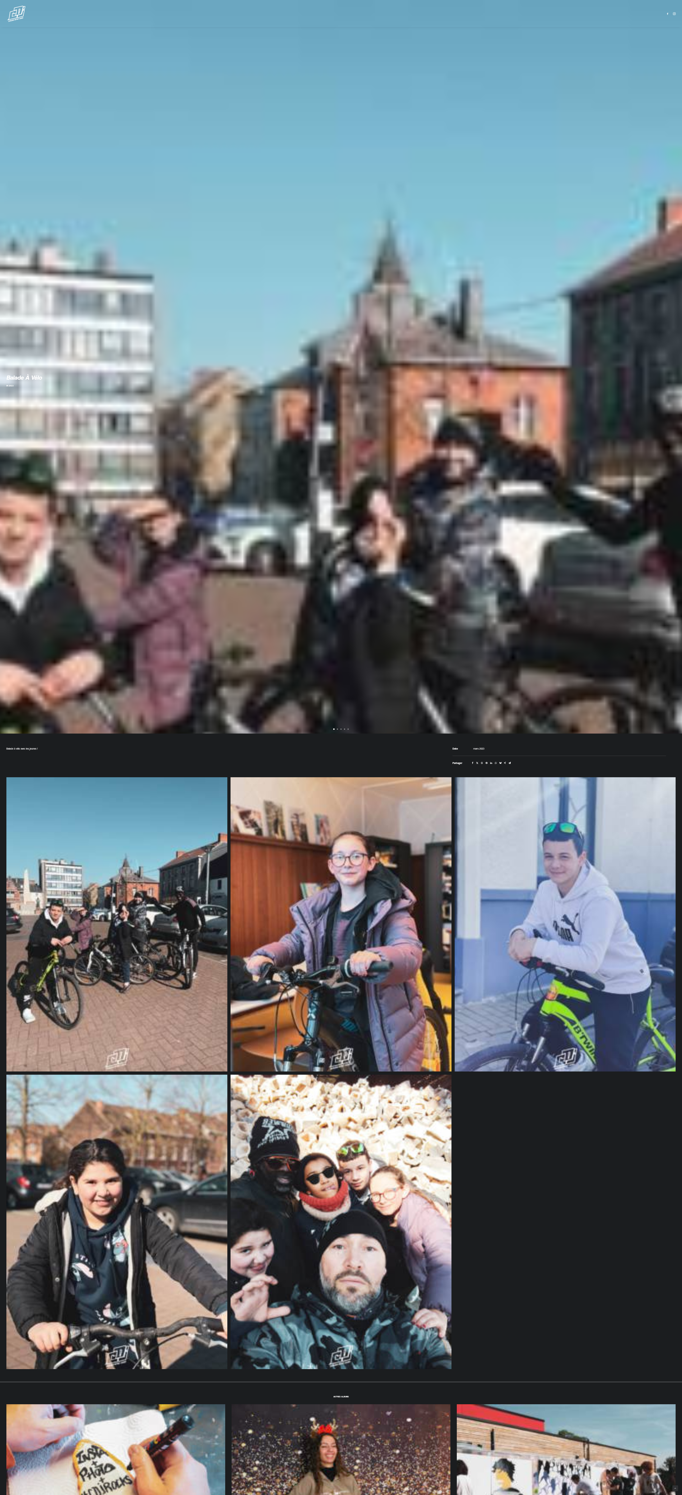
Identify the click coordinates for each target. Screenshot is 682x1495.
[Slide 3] (341, 743)
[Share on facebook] (472, 777)
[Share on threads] (482, 777)
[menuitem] (668, 13)
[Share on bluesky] (500, 777)
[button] (668, 13)
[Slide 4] (344, 743)
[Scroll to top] (675, 1487)
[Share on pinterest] (486, 777)
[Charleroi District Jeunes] (16, 14)
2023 (11, 393)
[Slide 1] (334, 743)
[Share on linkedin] (491, 777)
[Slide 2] (337, 743)
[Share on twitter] (477, 777)
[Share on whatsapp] (496, 777)
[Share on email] (509, 777)
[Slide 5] (348, 743)
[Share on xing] (505, 777)
